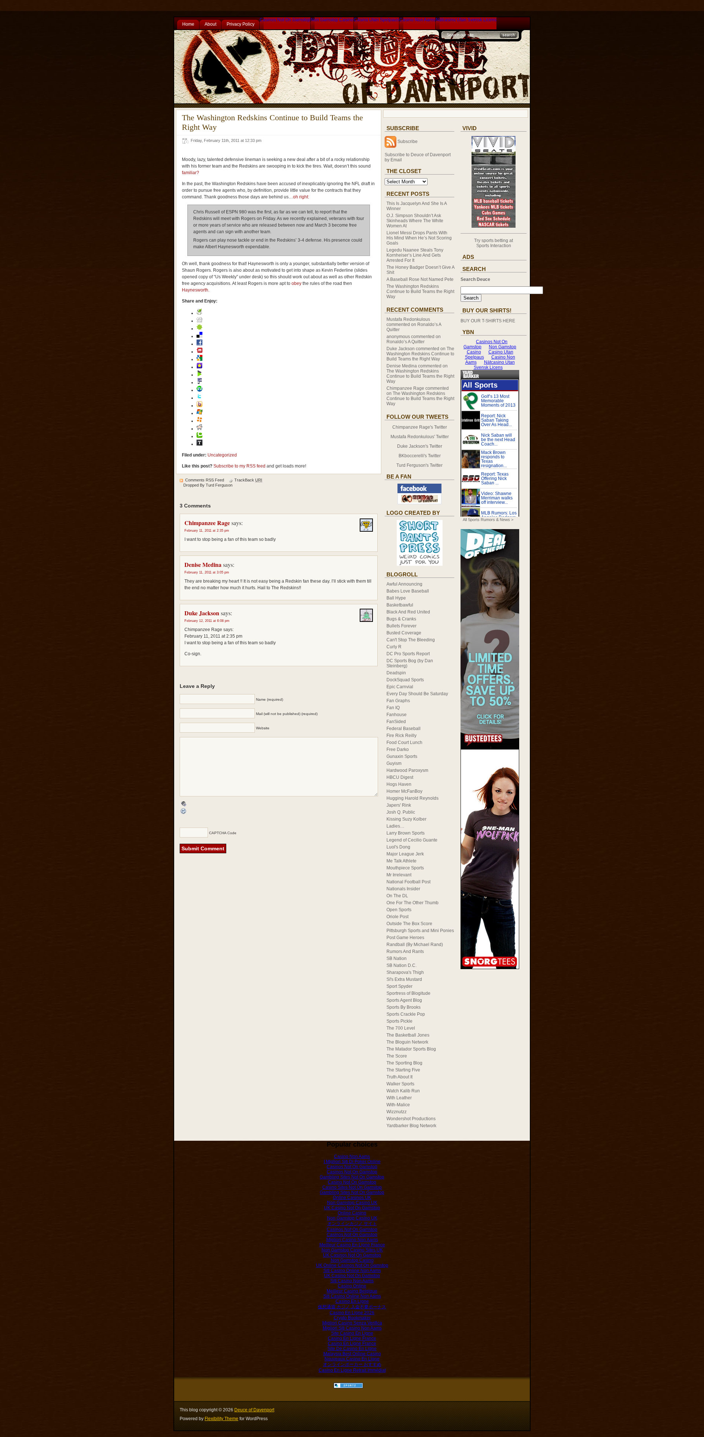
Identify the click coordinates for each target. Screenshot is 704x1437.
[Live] (199, 413)
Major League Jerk (405, 854)
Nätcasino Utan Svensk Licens (466, 19)
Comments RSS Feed (204, 480)
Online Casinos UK (352, 1197)
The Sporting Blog (404, 1063)
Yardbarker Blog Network (411, 1125)
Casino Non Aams (417, 19)
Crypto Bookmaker (352, 1317)
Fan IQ (393, 707)
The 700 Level (400, 1028)
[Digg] (199, 320)
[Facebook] (199, 344)
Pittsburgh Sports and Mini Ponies (420, 930)
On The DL (397, 895)
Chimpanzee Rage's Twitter (419, 427)
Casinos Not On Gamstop (285, 19)
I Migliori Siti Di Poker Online (352, 1161)
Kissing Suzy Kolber (406, 819)
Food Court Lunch (404, 742)
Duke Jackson (201, 613)
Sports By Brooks (403, 1007)
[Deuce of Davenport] (419, 502)
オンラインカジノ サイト (352, 1223)
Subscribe (407, 141)
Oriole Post (397, 916)
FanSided (396, 721)
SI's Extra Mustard (404, 979)
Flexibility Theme (221, 1418)
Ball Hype (396, 598)
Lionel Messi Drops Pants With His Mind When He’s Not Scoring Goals (419, 238)
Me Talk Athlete (401, 861)
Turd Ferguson (219, 485)
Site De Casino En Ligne (352, 1348)
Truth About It (399, 1076)
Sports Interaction (493, 245)
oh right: (301, 196)
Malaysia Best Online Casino (352, 1353)
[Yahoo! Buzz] (199, 405)
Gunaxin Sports (401, 756)
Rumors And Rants (405, 951)
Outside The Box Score (409, 923)
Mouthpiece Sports (405, 867)
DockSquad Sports (405, 679)
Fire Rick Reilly (401, 735)
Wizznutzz (396, 1111)
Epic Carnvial (399, 686)
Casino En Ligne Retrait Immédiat (352, 1370)
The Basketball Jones (407, 1035)
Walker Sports (400, 1083)
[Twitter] (199, 397)
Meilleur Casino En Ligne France (352, 1244)
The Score (396, 1056)
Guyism (394, 763)
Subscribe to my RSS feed (239, 466)
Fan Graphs (398, 700)
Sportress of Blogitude (408, 993)
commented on (413, 324)
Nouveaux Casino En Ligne (352, 1358)
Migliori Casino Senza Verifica (352, 1323)
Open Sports (398, 909)
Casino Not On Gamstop (352, 1182)
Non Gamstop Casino (332, 19)
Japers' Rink (398, 805)
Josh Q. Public (400, 812)
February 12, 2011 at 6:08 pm (207, 621)
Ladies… (395, 826)
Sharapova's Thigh (405, 972)
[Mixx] (199, 351)
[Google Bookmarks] (199, 359)
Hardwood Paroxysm (407, 770)
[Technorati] (199, 436)
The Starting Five (403, 1070)
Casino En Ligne (352, 1301)
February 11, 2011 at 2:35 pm (206, 530)
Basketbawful (399, 605)
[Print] (199, 313)
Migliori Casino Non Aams (352, 1239)
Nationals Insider (403, 888)
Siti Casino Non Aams (352, 1280)
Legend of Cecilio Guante (411, 840)
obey (297, 283)
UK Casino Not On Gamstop (352, 1207)
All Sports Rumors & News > (488, 519)
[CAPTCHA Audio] (184, 803)
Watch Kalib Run (403, 1090)
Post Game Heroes (405, 937)
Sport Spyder (399, 986)
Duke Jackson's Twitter (419, 446)
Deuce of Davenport (254, 1409)
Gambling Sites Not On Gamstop (352, 1177)
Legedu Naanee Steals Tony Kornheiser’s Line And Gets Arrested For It (414, 255)
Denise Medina (202, 564)
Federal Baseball (403, 728)
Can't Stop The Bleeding (410, 639)
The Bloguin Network (407, 1042)
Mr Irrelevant (398, 874)
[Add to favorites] (199, 367)
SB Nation (396, 958)
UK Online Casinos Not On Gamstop (352, 1265)
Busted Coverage (403, 632)
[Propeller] (199, 421)
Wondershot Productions (411, 1118)
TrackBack (248, 480)
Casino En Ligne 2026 (352, 1312)
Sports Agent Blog (404, 1000)
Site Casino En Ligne (352, 1333)
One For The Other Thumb (412, 902)
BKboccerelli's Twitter (420, 455)
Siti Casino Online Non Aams (352, 1270)
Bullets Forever (401, 625)
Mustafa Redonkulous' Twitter (419, 436)
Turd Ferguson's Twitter (419, 465)
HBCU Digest (399, 777)
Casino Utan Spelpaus (376, 19)
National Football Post (408, 881)
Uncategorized (222, 455)
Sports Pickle (399, 1021)
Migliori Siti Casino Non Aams (352, 1328)
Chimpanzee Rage (207, 522)
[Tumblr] (199, 444)
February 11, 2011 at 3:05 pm (206, 572)
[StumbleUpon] (199, 390)
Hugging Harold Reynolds (412, 798)
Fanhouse (396, 714)
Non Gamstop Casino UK (352, 1202)
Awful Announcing (404, 584)
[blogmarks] (199, 374)
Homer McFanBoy (404, 791)
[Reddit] (199, 428)
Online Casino (352, 1213)
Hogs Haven (398, 784)
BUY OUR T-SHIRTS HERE (488, 320)
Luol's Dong (398, 847)
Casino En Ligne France (352, 1338)
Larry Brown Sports (405, 833)
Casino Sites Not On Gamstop (352, 1187)
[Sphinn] (199, 328)
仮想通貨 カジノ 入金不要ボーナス (352, 1306)
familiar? (190, 172)
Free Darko (397, 749)
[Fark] (199, 382)
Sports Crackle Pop (405, 1014)
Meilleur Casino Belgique (352, 1291)
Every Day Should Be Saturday (417, 693)
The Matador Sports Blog (411, 1049)
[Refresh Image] (184, 811)
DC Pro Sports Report (408, 653)
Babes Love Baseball (407, 591)
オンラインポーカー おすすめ (352, 1364)
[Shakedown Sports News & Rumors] (348, 1386)
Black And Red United (408, 612)
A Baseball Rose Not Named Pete (420, 279)
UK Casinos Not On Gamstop (352, 1255)
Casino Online (352, 1285)
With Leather (399, 1097)
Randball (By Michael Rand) (414, 944)
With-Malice (398, 1104)
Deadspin (396, 672)
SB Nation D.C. (401, 965)
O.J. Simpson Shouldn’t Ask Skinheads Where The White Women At (414, 220)
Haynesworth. (195, 290)
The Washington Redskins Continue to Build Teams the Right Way (420, 291)
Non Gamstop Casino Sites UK (352, 1250)
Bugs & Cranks (401, 619)
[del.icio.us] (199, 336)
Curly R (394, 646)
